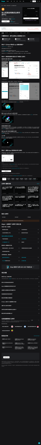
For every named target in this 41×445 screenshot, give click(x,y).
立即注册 (5, 21)
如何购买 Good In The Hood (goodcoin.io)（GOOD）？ (32, 339)
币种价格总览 (13, 168)
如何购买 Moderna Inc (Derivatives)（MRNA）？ (7, 343)
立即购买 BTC (31, 18)
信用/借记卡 (10, 60)
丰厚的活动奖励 (24, 257)
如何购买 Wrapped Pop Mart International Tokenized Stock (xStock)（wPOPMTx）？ (19, 348)
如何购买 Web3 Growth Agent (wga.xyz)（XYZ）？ (19, 339)
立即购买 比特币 (6, 357)
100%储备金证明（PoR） (6, 242)
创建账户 (10, 278)
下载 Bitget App (5, 46)
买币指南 (5, 5)
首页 (2, 5)
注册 (34, 1)
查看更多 (38, 183)
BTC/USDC (4, 217)
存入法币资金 (20, 132)
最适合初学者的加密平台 (5, 257)
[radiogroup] (12, 21)
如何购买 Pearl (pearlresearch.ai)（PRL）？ (7, 347)
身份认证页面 (6, 51)
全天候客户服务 (24, 260)
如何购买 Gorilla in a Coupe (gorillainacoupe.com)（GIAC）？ (20, 343)
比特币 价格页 (18, 168)
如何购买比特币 (8, 5)
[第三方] (32, 114)
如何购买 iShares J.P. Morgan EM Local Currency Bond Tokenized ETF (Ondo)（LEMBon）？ (33, 348)
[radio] (10, 21)
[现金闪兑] (3, 133)
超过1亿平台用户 (12, 164)
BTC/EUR (29, 217)
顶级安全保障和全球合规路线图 (7, 236)
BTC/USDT (16, 217)
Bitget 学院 (4, 260)
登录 (31, 1)
